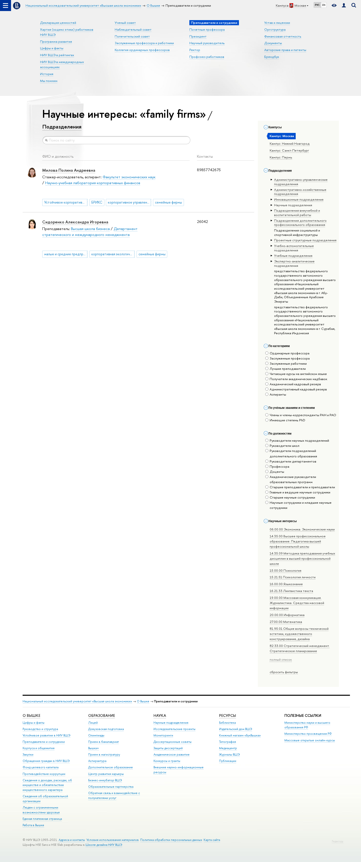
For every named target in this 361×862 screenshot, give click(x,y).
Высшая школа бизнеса (90, 228)
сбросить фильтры (284, 672)
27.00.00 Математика (286, 621)
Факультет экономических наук (129, 177)
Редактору (337, 841)
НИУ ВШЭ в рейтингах (57, 55)
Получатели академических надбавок (298, 379)
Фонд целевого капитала (40, 767)
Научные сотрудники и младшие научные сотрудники (301, 505)
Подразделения (62, 126)
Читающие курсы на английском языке (298, 374)
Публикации (227, 761)
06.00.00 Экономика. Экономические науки (302, 529)
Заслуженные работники (288, 363)
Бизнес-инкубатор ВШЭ (105, 780)
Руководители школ (284, 445)
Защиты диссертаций (168, 748)
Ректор (194, 50)
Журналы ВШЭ (229, 754)
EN (323, 5)
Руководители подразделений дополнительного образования (293, 453)
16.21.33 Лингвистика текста (291, 591)
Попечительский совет (132, 36)
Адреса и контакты (72, 840)
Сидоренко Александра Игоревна (75, 222)
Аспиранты (278, 394)
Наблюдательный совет (133, 29)
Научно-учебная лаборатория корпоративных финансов (92, 182)
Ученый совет (125, 22)
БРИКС (96, 202)
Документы (273, 43)
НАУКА (159, 715)
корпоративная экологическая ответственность (113, 254)
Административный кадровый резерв (298, 389)
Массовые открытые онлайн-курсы (309, 740)
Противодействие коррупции (44, 774)
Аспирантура (97, 761)
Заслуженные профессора (290, 358)
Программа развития (56, 41)
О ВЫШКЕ (31, 715)
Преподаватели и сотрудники (44, 742)
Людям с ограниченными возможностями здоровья (41, 809)
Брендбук (271, 56)
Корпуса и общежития (39, 748)
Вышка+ (93, 748)
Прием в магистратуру (104, 754)
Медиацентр (228, 748)
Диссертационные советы (172, 742)
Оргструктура (275, 29)
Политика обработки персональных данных (171, 840)
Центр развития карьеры (106, 774)
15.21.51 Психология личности (293, 577)
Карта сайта (212, 840)
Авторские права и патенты (285, 50)
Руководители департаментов (293, 461)
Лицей (93, 722)
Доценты (277, 471)
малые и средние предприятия (66, 254)
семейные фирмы (168, 202)
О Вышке (143, 701)
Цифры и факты (51, 48)
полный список (281, 659)
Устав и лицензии (277, 22)
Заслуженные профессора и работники (144, 43)
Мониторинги (163, 735)
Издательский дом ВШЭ (235, 729)
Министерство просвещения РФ (308, 734)
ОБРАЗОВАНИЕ (101, 715)
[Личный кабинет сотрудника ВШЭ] (343, 5)
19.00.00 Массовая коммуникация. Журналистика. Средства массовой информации (297, 602)
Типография (227, 742)
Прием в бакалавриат (103, 742)
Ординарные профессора (289, 353)
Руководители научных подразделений (299, 440)
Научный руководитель (207, 43)
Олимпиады (96, 735)
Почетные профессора (207, 29)
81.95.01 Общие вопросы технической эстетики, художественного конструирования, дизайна (299, 633)
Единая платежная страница (42, 819)
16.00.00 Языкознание (286, 584)
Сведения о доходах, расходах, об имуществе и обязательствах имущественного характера (47, 785)
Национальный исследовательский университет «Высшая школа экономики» (77, 701)
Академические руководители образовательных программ (293, 479)
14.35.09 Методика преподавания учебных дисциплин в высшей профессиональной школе (302, 558)
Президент (198, 36)
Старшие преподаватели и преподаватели (302, 487)
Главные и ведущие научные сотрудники (300, 492)
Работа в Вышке (33, 825)
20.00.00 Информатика (287, 615)
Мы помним (48, 80)
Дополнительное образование (110, 767)
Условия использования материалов (112, 840)
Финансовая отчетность (282, 36)
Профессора (279, 466)
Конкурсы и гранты (166, 761)
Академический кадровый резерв (295, 384)
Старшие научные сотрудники (292, 497)
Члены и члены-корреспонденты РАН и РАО (303, 415)
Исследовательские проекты (174, 729)
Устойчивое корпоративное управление (66, 202)
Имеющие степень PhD (287, 420)
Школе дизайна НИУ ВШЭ (103, 845)
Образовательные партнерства (110, 787)
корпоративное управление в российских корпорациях (129, 202)
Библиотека (227, 722)
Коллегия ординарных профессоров (142, 50)
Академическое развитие (171, 754)
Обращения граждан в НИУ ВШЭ (46, 761)
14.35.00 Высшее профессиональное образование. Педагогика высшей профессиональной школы (298, 541)
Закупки (28, 754)
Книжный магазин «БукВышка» (240, 735)
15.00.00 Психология (285, 570)
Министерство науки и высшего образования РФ (307, 725)
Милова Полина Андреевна (68, 170)
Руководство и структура (40, 729)
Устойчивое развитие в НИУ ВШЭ (46, 735)
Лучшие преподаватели (288, 368)
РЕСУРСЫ (227, 715)
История (46, 74)
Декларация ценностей (58, 22)
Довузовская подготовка (106, 729)
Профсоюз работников (206, 56)
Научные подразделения (170, 722)
